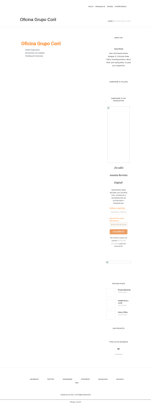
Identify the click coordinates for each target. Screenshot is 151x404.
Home (110, 21)
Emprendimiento (124, 290)
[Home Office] (110, 315)
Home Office (123, 312)
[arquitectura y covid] (110, 303)
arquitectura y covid (123, 302)
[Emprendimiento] (110, 292)
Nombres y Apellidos (117, 208)
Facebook (118, 354)
